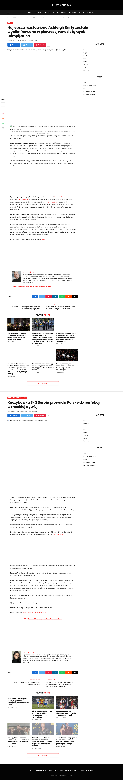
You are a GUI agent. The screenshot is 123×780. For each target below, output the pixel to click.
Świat (47, 12)
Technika (72, 12)
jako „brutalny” (23, 199)
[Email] (3, 128)
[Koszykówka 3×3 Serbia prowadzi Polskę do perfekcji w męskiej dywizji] (42, 443)
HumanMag (58, 775)
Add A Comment (43, 383)
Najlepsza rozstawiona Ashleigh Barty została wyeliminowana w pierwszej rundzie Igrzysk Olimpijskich (59, 685)
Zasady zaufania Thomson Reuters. (34, 613)
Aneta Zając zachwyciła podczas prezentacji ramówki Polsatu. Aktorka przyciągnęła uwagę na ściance (42, 742)
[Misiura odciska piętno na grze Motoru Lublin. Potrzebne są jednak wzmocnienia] (43, 702)
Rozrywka (91, 12)
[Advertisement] (43, 111)
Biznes (55, 12)
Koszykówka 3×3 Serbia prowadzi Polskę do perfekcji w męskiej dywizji (25, 308)
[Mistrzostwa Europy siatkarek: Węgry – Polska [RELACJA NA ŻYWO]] (67, 702)
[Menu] (8, 13)
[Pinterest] (3, 114)
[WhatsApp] (3, 123)
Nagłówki (38, 12)
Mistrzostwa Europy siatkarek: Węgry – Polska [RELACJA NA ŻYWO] (66, 713)
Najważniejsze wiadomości (17, 397)
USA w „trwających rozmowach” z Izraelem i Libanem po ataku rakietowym (65, 367)
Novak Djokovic (59, 197)
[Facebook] (3, 104)
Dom (30, 12)
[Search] (115, 13)
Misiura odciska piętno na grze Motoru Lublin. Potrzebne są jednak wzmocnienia (42, 714)
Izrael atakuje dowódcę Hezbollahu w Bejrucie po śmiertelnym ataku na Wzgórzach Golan (16, 336)
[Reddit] (3, 119)
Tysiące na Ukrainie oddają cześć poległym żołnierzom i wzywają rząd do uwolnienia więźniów (43, 367)
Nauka (63, 12)
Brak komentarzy (22, 40)
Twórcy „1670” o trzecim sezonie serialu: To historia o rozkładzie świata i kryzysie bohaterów (18, 741)
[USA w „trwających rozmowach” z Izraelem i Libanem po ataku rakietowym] (67, 355)
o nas (84, 83)
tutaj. (43, 239)
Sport (81, 12)
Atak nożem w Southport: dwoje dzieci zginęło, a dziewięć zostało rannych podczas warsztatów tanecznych (66, 337)
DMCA (85, 88)
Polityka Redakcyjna (89, 91)
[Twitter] (3, 109)
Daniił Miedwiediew (52, 202)
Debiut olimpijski (57, 535)
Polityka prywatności (89, 94)
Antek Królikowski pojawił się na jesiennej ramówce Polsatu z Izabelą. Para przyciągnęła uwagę (67, 741)
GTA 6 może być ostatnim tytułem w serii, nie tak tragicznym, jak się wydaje (60, 308)
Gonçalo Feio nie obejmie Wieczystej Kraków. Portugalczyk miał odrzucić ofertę (18, 702)
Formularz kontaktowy (89, 85)
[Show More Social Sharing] (48, 45)
